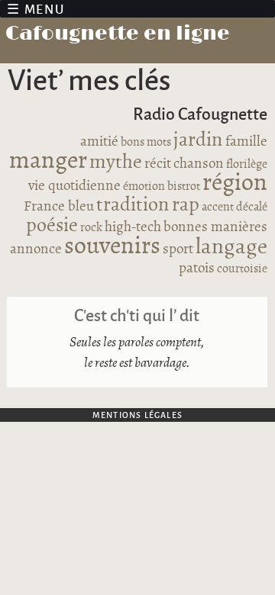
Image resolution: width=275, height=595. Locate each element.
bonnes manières (215, 227)
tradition (133, 205)
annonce (36, 249)
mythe (115, 162)
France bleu (59, 206)
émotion (144, 186)
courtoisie (242, 269)
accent (218, 207)
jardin (198, 140)
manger (48, 161)
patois (197, 268)
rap (185, 205)
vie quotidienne (74, 186)
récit (157, 164)
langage (231, 247)
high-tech (133, 227)
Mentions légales (137, 414)
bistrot (183, 186)
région (234, 183)
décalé (251, 207)
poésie (52, 225)
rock (91, 227)
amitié (99, 141)
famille (246, 141)
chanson (198, 164)
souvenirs (112, 246)
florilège (246, 164)
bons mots (146, 142)
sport (178, 249)
